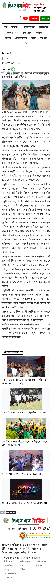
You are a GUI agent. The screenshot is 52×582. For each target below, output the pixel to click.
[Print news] (13, 69)
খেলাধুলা (38, 32)
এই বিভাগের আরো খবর (13, 352)
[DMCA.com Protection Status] (8, 512)
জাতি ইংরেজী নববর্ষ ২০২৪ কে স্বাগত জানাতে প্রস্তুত (25, 503)
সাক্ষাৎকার (26, 32)
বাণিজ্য (8, 38)
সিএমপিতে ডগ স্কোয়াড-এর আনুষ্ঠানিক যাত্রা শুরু (24, 412)
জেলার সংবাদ (12, 32)
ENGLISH (45, 19)
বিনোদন (39, 565)
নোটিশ (33, 38)
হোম (5, 27)
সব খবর (43, 38)
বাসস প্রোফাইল (10, 573)
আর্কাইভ (34, 18)
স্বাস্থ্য (21, 565)
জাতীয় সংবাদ (25, 561)
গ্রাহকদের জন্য (21, 38)
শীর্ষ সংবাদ (8, 561)
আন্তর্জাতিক (43, 27)
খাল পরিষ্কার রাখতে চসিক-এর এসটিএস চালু (22, 474)
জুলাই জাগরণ (29, 27)
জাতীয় (14, 27)
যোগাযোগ (8, 577)
